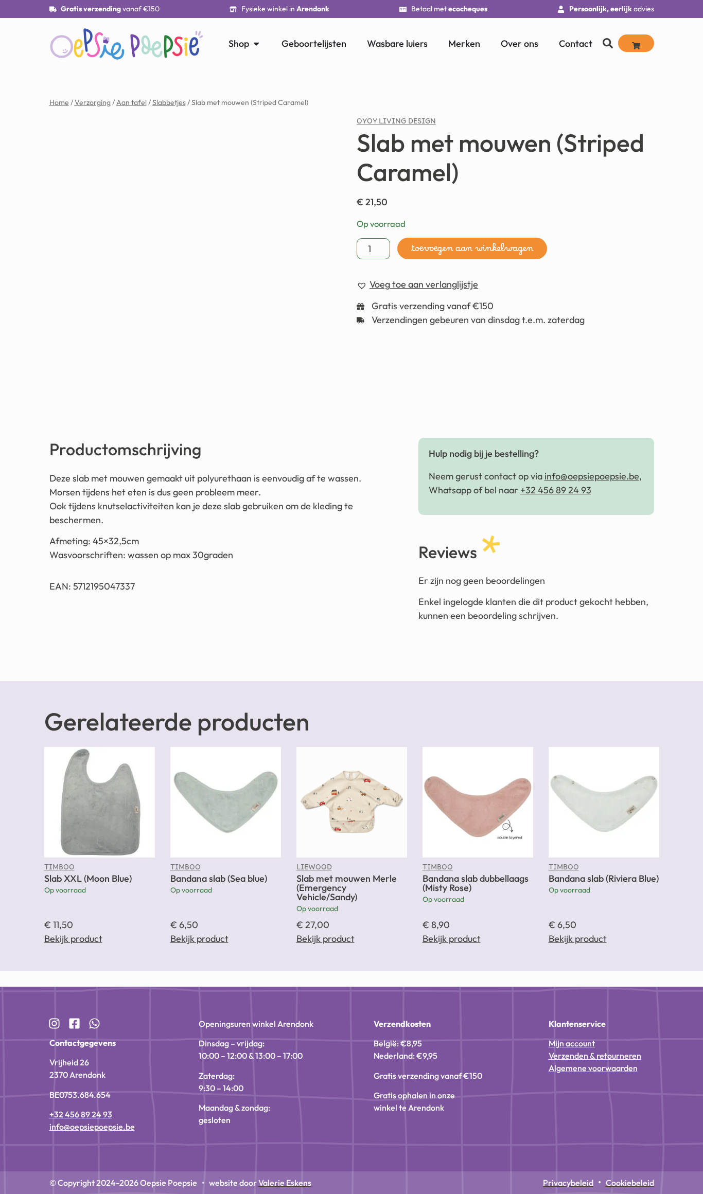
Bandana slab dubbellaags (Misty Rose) (476, 883)
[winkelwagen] (636, 43)
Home (59, 102)
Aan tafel (131, 102)
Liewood (314, 869)
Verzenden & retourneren (595, 1055)
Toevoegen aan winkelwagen (472, 251)
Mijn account (572, 1043)
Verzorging (93, 102)
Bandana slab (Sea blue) (218, 878)
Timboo (59, 869)
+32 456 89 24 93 (555, 490)
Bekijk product (73, 938)
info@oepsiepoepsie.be (591, 476)
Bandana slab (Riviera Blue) (604, 878)
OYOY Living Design (396, 123)
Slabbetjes (169, 102)
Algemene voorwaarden (593, 1068)
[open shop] (256, 43)
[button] (297, 135)
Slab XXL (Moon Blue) (88, 878)
